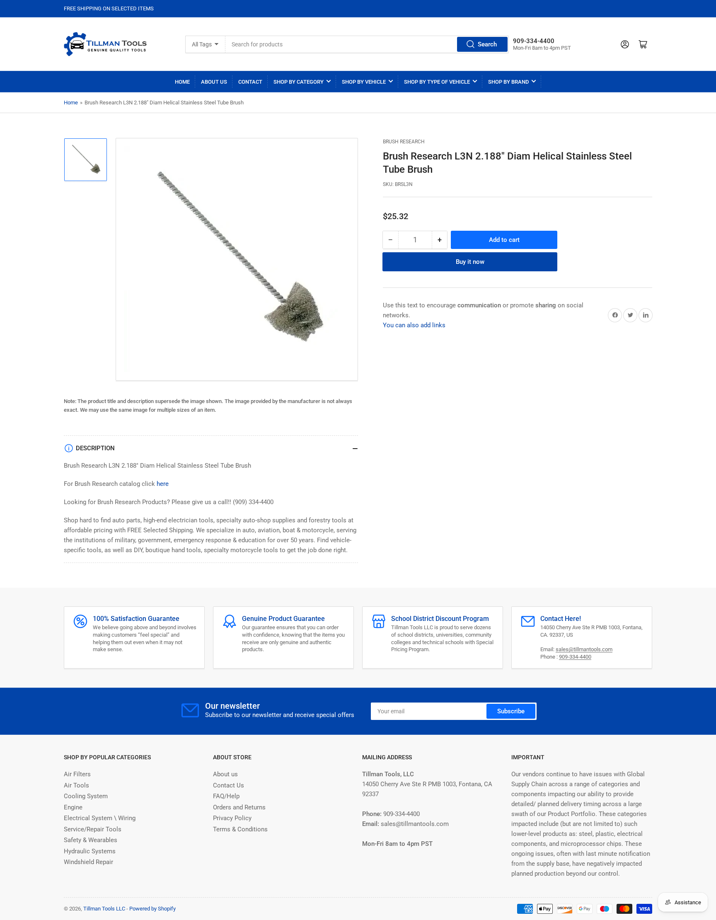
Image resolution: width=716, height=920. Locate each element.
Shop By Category (298, 82)
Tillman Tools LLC (104, 909)
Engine (73, 807)
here (163, 484)
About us (225, 774)
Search (487, 44)
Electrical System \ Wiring (99, 818)
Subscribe (511, 711)
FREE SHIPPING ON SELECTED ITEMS (109, 8)
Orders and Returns (239, 807)
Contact (250, 82)
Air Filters (77, 774)
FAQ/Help (226, 796)
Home (182, 82)
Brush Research (404, 142)
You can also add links (414, 325)
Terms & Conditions (240, 829)
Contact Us (228, 785)
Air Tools (76, 785)
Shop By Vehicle (364, 82)
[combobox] (366, 44)
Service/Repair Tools (92, 829)
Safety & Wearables (90, 840)
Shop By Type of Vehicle (437, 82)
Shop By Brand (508, 82)
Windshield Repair (88, 862)
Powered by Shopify (152, 909)
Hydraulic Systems (90, 851)
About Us (214, 82)
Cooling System (86, 796)
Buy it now (470, 262)
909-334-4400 (575, 657)
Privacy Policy (232, 818)
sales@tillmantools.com (584, 649)
